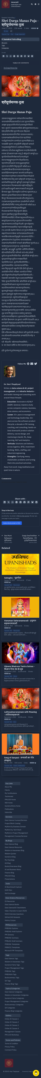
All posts (4, 43)
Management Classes (12, 1032)
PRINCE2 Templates (12, 947)
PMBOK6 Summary (12, 938)
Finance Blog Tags (11, 984)
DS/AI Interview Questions (14, 914)
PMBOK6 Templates (12, 944)
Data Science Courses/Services (16, 820)
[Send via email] (25, 56)
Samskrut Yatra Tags (12, 965)
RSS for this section (23, 516)
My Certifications (11, 793)
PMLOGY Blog (10, 876)
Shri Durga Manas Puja (10, 68)
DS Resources (10, 901)
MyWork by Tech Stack (13, 830)
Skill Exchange (10, 893)
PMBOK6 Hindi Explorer (13, 931)
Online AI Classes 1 (12, 1019)
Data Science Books (12, 904)
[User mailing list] (31, 363)
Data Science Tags (11, 958)
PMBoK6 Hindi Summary (13, 941)
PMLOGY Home (10, 800)
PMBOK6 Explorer (11, 928)
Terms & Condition (11, 1044)
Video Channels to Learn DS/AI (16, 911)
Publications (9, 809)
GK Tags (8, 981)
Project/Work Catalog (12, 823)
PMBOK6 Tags (10, 971)
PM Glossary (9, 935)
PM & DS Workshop (12, 1035)
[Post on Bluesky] (28, 56)
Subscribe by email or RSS (11, 523)
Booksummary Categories (14, 1005)
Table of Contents (21, 63)
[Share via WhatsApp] (10, 56)
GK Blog (8, 863)
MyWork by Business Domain (15, 827)
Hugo (30, 1071)
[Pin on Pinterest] (17, 56)
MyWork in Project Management (16, 833)
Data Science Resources (13, 847)
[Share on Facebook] (21, 56)
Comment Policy (11, 1050)
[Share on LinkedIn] (3, 56)
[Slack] (28, 363)
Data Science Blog (11, 844)
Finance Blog (9, 873)
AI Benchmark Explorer (13, 887)
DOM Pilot (8, 890)
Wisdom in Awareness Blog (14, 850)
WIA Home (9, 803)
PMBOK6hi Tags (10, 974)
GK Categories (10, 1008)
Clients (7, 790)
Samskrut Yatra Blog (8, 18)
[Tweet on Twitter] (7, 56)
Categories (5, 48)
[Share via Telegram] (14, 56)
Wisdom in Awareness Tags (14, 962)
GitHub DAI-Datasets (12, 917)
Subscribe (8, 812)
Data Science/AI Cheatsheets (15, 908)
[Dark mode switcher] (35, 4)
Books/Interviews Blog (13, 866)
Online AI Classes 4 (12, 1028)
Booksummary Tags (12, 978)
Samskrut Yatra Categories (14, 998)
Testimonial (9, 796)
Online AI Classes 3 (12, 1025)
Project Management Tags (14, 968)
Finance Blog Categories (13, 1011)
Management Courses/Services (16, 836)
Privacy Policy (10, 1047)
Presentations (10, 879)
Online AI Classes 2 (12, 1022)
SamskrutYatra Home (12, 806)
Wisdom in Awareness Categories (17, 995)
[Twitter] (35, 363)
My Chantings (10, 860)
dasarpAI (16, 4)
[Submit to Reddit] (32, 56)
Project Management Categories (16, 1001)
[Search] (32, 4)
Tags (3, 45)
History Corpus (10, 920)
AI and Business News (13, 869)
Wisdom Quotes (10, 854)
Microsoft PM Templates (14, 951)
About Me (8, 787)
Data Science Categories (13, 992)
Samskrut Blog (10, 857)
